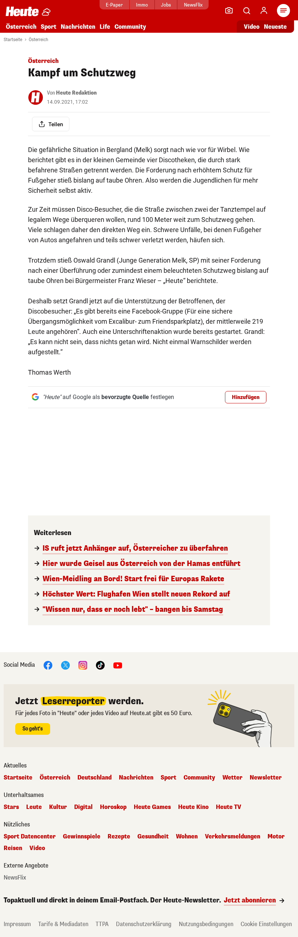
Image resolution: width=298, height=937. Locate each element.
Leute (34, 807)
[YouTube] (117, 665)
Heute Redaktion (76, 92)
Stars (11, 807)
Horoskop (113, 807)
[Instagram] (82, 665)
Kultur (58, 807)
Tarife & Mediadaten (63, 924)
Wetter (232, 777)
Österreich (21, 27)
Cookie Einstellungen (266, 924)
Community (130, 27)
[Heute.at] (22, 11)
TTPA (102, 924)
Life (105, 27)
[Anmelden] (263, 10)
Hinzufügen (245, 397)
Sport (48, 27)
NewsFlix (193, 4)
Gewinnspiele (81, 836)
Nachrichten (136, 777)
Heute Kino (193, 807)
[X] (65, 665)
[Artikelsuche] (246, 10)
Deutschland (94, 777)
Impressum (17, 924)
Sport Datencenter (30, 836)
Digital (83, 807)
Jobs (166, 4)
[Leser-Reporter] (229, 10)
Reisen (13, 848)
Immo (142, 4)
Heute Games (152, 807)
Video (251, 27)
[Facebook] (48, 665)
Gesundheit (153, 836)
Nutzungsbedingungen (206, 924)
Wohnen (187, 836)
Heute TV (228, 807)
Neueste (275, 27)
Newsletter (266, 777)
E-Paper (114, 4)
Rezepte (119, 836)
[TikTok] (100, 665)
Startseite (13, 39)
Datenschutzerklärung (144, 924)
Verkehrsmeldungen (232, 836)
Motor (276, 836)
